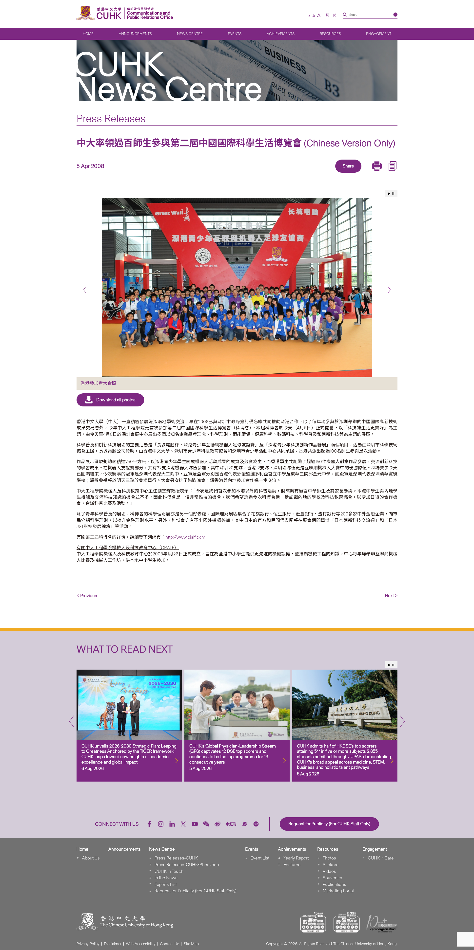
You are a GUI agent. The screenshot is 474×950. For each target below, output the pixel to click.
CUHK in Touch (169, 871)
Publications (334, 884)
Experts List (166, 884)
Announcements (135, 34)
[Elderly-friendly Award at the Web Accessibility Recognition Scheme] (347, 922)
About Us (91, 858)
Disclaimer (112, 943)
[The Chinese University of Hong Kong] (100, 13)
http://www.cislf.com (185, 537)
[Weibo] (217, 824)
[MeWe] (377, 173)
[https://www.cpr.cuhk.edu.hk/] (148, 13)
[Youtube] (195, 824)
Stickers (330, 864)
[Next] (389, 289)
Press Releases (111, 118)
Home (88, 34)
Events (234, 34)
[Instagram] (161, 824)
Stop (393, 193)
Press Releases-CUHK (176, 858)
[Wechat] (206, 824)
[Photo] (237, 287)
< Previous (87, 595)
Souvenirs (332, 877)
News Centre (190, 34)
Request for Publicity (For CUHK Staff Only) (196, 891)
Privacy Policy (88, 943)
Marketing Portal (338, 891)
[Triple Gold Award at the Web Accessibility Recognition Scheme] (313, 922)
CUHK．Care (381, 858)
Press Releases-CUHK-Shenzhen (187, 864)
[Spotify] (256, 824)
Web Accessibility (141, 943)
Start (389, 193)
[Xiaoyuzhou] (245, 824)
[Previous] (84, 289)
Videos (329, 871)
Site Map (191, 943)
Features (291, 864)
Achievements (281, 34)
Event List (260, 858)
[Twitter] (331, 173)
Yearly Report (296, 858)
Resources (330, 34)
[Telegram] (342, 173)
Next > (391, 595)
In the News (166, 877)
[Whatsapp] (365, 173)
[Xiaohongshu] (231, 824)
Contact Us (169, 943)
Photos (329, 858)
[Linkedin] (320, 173)
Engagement (378, 34)
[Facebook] (308, 173)
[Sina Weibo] (354, 173)
